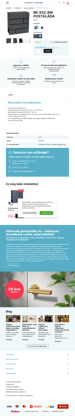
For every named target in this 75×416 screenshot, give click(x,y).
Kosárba (48, 51)
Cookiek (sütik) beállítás (13, 382)
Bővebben (9, 339)
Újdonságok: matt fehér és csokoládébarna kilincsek (29, 327)
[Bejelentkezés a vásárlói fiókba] (64, 2)
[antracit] (42, 27)
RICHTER (41, 141)
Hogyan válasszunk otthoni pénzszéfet (43, 327)
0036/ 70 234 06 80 (20, 167)
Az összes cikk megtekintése (37, 346)
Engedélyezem (46, 213)
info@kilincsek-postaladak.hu (23, 171)
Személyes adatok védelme (14, 389)
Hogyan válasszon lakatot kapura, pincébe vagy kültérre (13, 327)
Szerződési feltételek (12, 387)
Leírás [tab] (10, 95)
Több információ (13, 265)
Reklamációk (10, 384)
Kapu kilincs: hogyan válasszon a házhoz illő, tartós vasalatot (62, 328)
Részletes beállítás (29, 213)
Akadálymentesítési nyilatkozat (15, 392)
